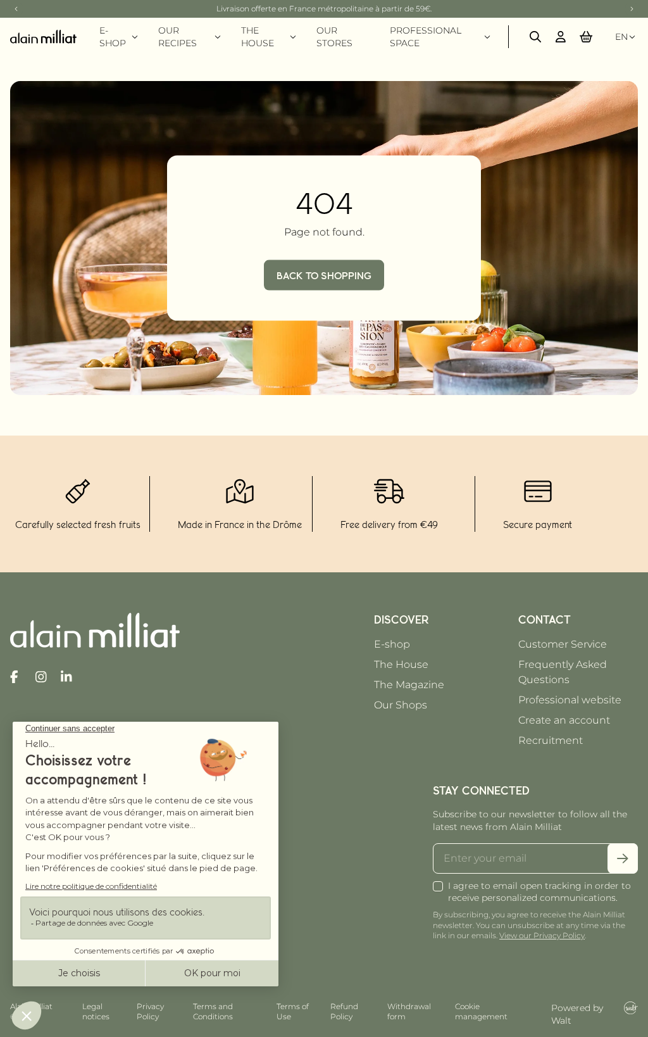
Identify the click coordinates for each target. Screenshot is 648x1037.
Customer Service (562, 644)
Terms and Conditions (213, 1011)
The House (401, 664)
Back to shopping (324, 274)
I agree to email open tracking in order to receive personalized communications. (539, 891)
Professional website (569, 700)
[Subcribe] (623, 858)
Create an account (564, 720)
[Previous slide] (16, 9)
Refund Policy (344, 1011)
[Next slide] (631, 9)
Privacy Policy (150, 1011)
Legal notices (95, 1011)
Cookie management (481, 1011)
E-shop (392, 644)
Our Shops (400, 705)
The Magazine (409, 685)
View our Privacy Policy (542, 935)
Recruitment (550, 740)
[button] (586, 36)
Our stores (334, 36)
